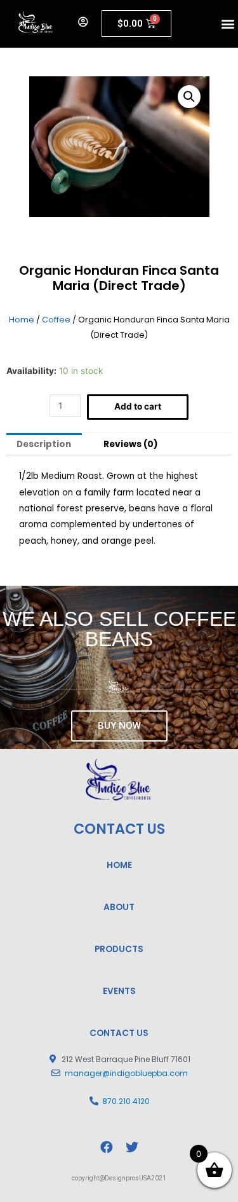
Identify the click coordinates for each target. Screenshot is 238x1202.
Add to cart (137, 406)
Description (44, 444)
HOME (119, 865)
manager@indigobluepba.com (126, 1073)
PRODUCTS (119, 949)
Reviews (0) (130, 444)
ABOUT (119, 907)
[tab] (44, 444)
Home (21, 319)
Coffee (56, 319)
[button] (227, 23)
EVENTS (119, 991)
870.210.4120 (126, 1101)
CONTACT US (119, 1033)
